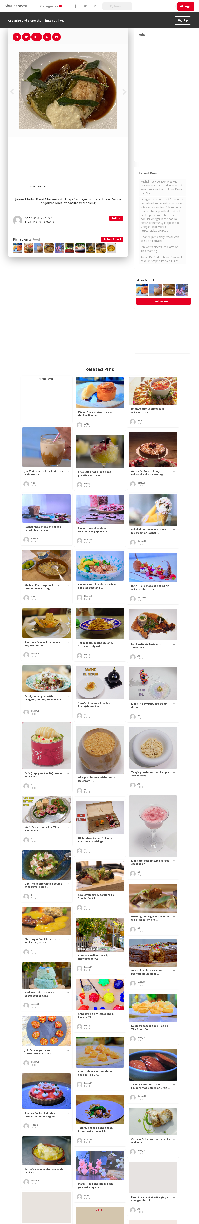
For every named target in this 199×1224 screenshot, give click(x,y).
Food (36, 239)
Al (138, 655)
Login (187, 6)
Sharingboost (16, 6)
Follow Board (112, 239)
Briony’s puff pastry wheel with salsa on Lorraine (160, 239)
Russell (35, 538)
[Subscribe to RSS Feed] (95, 6)
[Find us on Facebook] (75, 6)
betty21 (141, 482)
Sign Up (182, 20)
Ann (86, 423)
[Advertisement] (77, 163)
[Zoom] (47, 37)
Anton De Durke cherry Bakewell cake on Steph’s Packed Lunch (161, 259)
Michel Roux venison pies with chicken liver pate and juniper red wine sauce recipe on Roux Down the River (162, 187)
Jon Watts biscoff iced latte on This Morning (159, 249)
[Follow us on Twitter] (85, 6)
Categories (49, 6)
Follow (116, 218)
